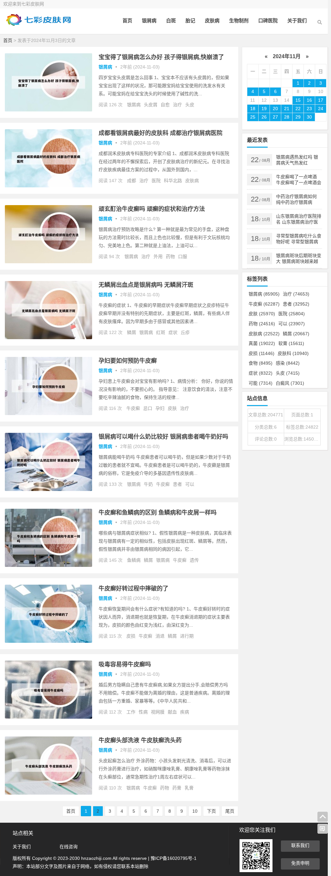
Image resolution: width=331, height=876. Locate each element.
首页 (127, 20)
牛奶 (148, 484)
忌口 (147, 408)
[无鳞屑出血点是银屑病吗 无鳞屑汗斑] (48, 337)
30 (309, 117)
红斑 (160, 332)
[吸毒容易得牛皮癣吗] (48, 717)
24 (320, 108)
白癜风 (290, 383)
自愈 (165, 104)
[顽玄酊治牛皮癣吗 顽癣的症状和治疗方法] (48, 261)
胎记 (190, 20)
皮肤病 (212, 20)
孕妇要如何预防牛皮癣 (128, 361)
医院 (156, 180)
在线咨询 (68, 846)
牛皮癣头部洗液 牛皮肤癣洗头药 (140, 740)
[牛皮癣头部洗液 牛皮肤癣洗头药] (48, 793)
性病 (143, 711)
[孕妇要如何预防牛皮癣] (48, 413)
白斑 (171, 20)
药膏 (176, 787)
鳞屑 (131, 332)
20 (275, 108)
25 (252, 117)
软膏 (291, 343)
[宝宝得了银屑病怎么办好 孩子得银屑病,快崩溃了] (48, 109)
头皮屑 (150, 104)
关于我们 (297, 20)
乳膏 (189, 787)
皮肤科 (293, 353)
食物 (260, 363)
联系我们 (300, 845)
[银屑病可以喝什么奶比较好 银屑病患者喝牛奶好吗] (48, 489)
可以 (189, 484)
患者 (177, 484)
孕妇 (160, 408)
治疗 (177, 104)
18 (252, 108)
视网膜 (158, 711)
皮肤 (172, 408)
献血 (172, 711)
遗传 (194, 560)
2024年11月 (287, 56)
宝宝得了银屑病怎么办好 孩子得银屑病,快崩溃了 (161, 57)
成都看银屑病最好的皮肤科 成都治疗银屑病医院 (160, 133)
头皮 (189, 104)
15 (298, 100)
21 (286, 108)
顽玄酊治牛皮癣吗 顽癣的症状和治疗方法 (152, 209)
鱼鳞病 (134, 560)
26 (264, 117)
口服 (182, 256)
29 (298, 117)
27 (275, 117)
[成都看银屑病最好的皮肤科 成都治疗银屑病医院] (48, 185)
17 (320, 100)
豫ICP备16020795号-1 (174, 858)
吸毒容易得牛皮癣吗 (125, 664)
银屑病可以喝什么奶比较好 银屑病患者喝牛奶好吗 (163, 436)
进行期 (187, 636)
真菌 (262, 343)
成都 (131, 180)
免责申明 (300, 863)
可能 (260, 383)
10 (195, 811)
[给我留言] (322, 829)
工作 (130, 711)
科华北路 (173, 180)
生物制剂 (239, 20)
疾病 (184, 711)
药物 (170, 256)
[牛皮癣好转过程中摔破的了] (48, 641)
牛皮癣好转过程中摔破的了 (133, 588)
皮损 (130, 636)
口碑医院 (268, 20)
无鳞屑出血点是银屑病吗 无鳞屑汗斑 (146, 285)
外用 (158, 256)
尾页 (229, 811)
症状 (172, 332)
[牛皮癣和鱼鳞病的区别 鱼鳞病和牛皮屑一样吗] (48, 565)
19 (264, 108)
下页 (211, 811)
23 (309, 108)
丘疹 (185, 332)
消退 (160, 636)
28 (286, 117)
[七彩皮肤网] (38, 25)
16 (309, 100)
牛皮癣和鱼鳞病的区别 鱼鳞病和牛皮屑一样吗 (158, 512)
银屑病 (149, 20)
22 (298, 108)
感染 (288, 363)
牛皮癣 (133, 408)
